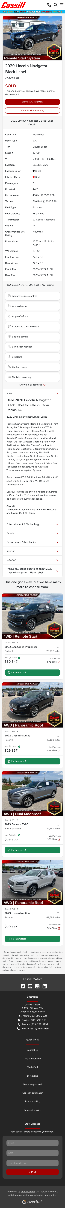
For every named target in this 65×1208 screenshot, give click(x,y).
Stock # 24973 (11, 642)
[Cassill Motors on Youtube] (28, 986)
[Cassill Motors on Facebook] (21, 986)
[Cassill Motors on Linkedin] (43, 986)
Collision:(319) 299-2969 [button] (35, 1028)
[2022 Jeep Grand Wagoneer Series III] (32, 616)
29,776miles (53, 651)
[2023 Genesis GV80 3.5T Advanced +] (32, 793)
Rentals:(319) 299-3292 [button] (34, 1024)
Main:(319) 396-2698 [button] (35, 1015)
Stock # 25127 (11, 820)
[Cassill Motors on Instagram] (36, 986)
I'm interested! (18, 672)
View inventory (32, 1058)
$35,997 (11, 926)
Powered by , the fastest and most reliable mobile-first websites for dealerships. (32, 1193)
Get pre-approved (32, 1084)
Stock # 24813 (11, 909)
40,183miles (53, 739)
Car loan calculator (32, 1092)
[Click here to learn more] (32, 11)
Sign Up (32, 1171)
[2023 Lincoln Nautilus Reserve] (32, 882)
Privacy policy (32, 1101)
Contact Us (32, 1050)
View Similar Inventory (32, 110)
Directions (32, 1075)
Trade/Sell (32, 1067)
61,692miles (53, 917)
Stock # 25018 (11, 731)
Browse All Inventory (32, 101)
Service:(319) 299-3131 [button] (35, 1020)
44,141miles (53, 828)
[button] (49, 5)
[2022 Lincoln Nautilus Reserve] (32, 705)
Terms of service (32, 1110)
